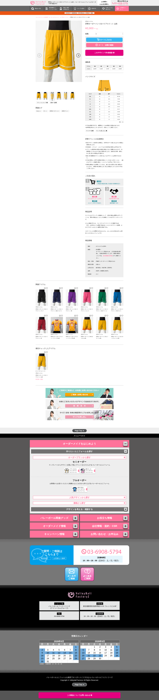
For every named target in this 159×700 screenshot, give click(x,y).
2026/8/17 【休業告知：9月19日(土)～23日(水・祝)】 (79, 13)
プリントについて (42, 102)
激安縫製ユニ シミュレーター (53, 8)
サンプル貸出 (80, 8)
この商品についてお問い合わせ (79, 695)
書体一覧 (53, 102)
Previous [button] (39, 55)
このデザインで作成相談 (103, 53)
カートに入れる (106, 40)
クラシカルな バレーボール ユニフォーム (73, 470)
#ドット (45, 111)
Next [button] (78, 55)
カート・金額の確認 (105, 45)
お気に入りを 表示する (109, 8)
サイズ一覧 (89, 130)
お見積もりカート (123, 8)
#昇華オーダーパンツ (54, 111)
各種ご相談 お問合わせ (66, 8)
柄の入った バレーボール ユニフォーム (89, 470)
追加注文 (94, 8)
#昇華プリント (65, 111)
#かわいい (39, 111)
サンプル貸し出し (101, 130)
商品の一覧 (38, 8)
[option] (59, 51)
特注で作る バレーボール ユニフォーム (81, 489)
